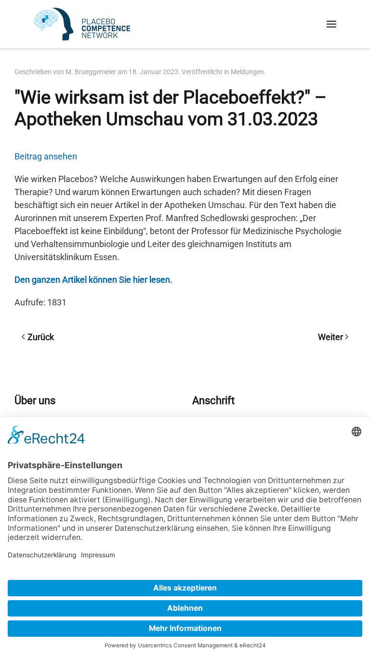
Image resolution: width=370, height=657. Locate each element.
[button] (331, 24)
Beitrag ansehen (45, 156)
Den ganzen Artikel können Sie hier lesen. (93, 280)
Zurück (40, 337)
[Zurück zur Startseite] (81, 24)
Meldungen (247, 72)
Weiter (330, 337)
